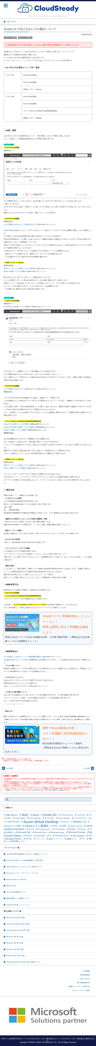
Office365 (29, 836)
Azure (35, 814)
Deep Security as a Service (16, 879)
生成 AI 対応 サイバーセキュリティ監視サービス (24, 867)
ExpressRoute (59, 829)
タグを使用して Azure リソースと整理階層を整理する (23, 657)
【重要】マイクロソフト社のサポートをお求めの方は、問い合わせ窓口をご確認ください (37, 790)
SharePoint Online (61, 836)
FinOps (72, 829)
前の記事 (9, 768)
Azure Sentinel (64, 818)
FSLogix (82, 829)
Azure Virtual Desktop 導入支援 (17, 924)
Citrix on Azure (76, 826)
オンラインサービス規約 (81, 990)
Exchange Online (44, 829)
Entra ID (31, 829)
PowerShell (40, 836)
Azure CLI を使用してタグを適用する (17, 424)
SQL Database (78, 836)
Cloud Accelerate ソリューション (18, 905)
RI (50, 836)
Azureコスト (82, 821)
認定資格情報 (85, 975)
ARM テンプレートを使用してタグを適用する (20, 268)
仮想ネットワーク (56, 839)
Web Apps (29, 838)
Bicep (55, 826)
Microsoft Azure (41, 832)
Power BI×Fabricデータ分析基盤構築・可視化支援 (24, 860)
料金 (83, 838)
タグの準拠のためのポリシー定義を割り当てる (21, 224)
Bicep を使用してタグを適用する (16, 271)
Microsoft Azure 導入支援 (15, 918)
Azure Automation (67, 815)
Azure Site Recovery (80, 818)
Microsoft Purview (76, 832)
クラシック (40, 839)
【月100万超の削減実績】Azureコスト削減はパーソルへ (26, 854)
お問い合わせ (85, 979)
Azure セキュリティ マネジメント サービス (22, 873)
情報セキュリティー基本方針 (79, 986)
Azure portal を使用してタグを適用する (18, 307)
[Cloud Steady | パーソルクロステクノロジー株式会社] (48, 8)
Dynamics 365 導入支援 (15, 949)
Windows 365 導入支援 (14, 943)
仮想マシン (72, 839)
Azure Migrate (20, 818)
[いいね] (3, 759)
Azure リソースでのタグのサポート (17, 686)
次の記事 (86, 768)
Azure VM (66, 822)
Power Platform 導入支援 (15, 956)
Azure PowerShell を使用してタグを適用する (20, 427)
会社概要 (86, 971)
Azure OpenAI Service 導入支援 (18, 930)
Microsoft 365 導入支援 (14, 937)
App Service (12, 815)
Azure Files (81, 815)
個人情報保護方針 (83, 983)
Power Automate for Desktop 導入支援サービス (23, 962)
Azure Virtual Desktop (41, 822)
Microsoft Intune (57, 832)
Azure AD (50, 814)
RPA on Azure (11, 886)
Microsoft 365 (24, 832)
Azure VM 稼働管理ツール (16, 892)
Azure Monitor (35, 818)
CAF (64, 826)
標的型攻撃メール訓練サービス (17, 898)
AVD (25, 815)
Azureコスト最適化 (25, 37)
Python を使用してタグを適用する (16, 430)
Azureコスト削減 (10, 37)
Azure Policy (49, 818)
